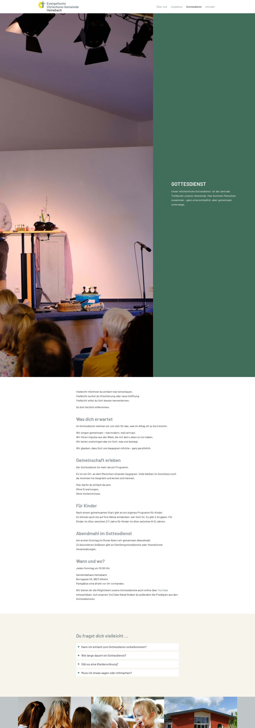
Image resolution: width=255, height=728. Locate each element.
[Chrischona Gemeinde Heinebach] (58, 6)
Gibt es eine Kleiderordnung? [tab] (99, 664)
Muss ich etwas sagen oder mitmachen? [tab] (106, 673)
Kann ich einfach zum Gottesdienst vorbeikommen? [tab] (114, 647)
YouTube (163, 590)
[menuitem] (162, 6)
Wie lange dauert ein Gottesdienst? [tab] (103, 655)
